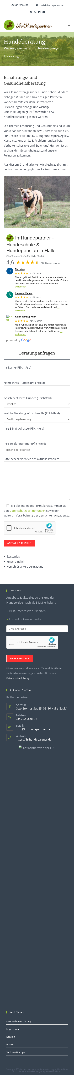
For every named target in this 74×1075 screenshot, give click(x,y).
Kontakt (10, 1036)
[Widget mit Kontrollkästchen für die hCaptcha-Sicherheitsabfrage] (30, 528)
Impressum (12, 1029)
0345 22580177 (20, 5)
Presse (10, 1044)
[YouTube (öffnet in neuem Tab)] (43, 12)
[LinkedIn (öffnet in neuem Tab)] (39, 12)
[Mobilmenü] (69, 24)
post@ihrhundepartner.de (51, 5)
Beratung (14, 56)
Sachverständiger (16, 1052)
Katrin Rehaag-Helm (25, 316)
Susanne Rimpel (24, 293)
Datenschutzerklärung (17, 678)
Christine (20, 269)
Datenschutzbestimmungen (27, 511)
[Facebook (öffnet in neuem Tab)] (31, 12)
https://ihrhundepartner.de (33, 739)
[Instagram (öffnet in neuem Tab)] (35, 12)
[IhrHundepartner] (5, 56)
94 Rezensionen (51, 263)
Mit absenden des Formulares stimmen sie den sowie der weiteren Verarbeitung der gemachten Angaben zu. (37, 511)
